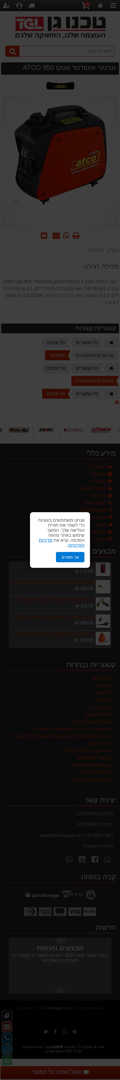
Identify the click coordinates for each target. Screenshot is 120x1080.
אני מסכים (70, 557)
